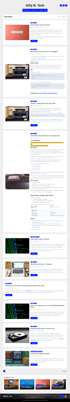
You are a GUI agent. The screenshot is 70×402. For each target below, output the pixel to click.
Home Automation (26, 10)
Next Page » (64, 371)
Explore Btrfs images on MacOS (40, 239)
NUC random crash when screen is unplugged (44, 51)
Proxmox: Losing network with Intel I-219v (43, 103)
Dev (38, 10)
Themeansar (45, 400)
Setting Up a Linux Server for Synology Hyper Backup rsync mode (24, 285)
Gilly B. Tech (35, 5)
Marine (41, 10)
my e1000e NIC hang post (48, 93)
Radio (45, 10)
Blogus (40, 400)
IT (31, 22)
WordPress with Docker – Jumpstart (41, 264)
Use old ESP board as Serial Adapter (10, 387)
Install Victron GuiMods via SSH (40, 353)
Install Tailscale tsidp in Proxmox (40, 25)
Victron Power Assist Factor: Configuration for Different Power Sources (26, 387)
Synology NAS (28, 290)
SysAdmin (34, 10)
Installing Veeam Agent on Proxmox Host (43, 328)
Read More (34, 125)
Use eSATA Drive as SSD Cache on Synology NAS (45, 135)
